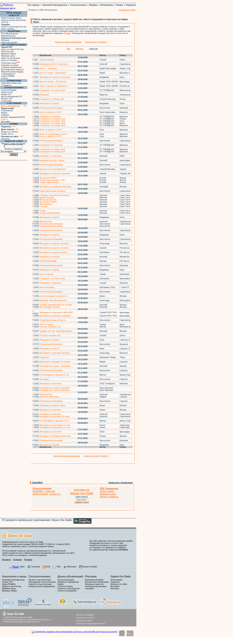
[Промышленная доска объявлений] (25, 605)
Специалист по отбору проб (52, 90)
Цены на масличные (10, 58)
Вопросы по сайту (118, 584)
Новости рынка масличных (13, 20)
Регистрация (116, 580)
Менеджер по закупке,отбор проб (55, 77)
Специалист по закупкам (51, 145)
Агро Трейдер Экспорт (50, 307)
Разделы (5, 115)
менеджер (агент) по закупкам (54, 64)
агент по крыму (47, 274)
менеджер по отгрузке (50, 256)
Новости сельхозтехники (40, 584)
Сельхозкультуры (66, 580)
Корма (60, 584)
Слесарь (44, 206)
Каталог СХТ (7, 99)
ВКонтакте (71, 567)
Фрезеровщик (46, 204)
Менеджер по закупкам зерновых (55, 173)
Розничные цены (10, 63)
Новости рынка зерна (11, 18)
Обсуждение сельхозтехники (42, 582)
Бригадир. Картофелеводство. (53, 300)
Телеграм (35, 567)
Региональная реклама (95, 586)
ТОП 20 (4, 22)
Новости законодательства (13, 27)
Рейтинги (5, 40)
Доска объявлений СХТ (12, 96)
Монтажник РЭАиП (48, 178)
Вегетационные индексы (12, 69)
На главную (34, 5)
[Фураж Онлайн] (63, 605)
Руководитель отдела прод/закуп (55, 388)
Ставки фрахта (8, 74)
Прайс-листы (7, 134)
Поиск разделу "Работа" (96, 42)
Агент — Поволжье (48, 68)
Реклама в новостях (94, 584)
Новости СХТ (7, 92)
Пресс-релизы (7, 29)
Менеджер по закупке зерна (52, 405)
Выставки (5, 121)
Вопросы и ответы (9, 132)
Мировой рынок (8, 36)
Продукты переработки (68, 582)
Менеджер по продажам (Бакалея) (55, 186)
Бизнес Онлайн (90, 567)
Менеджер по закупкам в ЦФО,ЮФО (56, 312)
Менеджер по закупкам (50, 116)
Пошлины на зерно (10, 65)
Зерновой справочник (11, 83)
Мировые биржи (8, 54)
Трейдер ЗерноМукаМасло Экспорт (56, 305)
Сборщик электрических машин (54, 195)
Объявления (106, 5)
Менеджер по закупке (49, 103)
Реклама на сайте (84, 620)
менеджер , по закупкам (51, 156)
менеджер (44, 379)
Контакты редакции (85, 615)
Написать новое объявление (68, 42)
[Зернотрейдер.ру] (85, 605)
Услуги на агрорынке (67, 591)
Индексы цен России (11, 586)
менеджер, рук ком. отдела (52, 160)
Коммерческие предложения (42, 586)
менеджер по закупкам (50, 414)
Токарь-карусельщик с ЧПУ (52, 180)
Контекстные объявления (96, 582)
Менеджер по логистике (50, 383)
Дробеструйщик (47, 197)
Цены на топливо (9, 60)
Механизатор (46, 221)
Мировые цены (8, 56)
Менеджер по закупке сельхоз (53, 252)
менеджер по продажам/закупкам (55, 436)
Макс (22, 567)
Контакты (5, 139)
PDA (59, 567)
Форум (4, 113)
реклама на (81, 489)
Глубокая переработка (11, 67)
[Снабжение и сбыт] (8, 606)
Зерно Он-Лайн (120, 576)
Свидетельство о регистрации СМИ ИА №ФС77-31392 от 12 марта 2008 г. (36, 544)
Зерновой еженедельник (54, 5)
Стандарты (6, 85)
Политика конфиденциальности (90, 623)
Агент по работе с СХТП (51, 112)
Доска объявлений (70, 576)
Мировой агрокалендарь (12, 72)
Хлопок (4, 78)
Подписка (131, 5)
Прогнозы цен (7, 51)
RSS (48, 567)
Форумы (93, 5)
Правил (67, 33)
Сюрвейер (44, 357)
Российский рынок (9, 33)
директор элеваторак (49, 397)
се (69, 49)
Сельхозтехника (78, 5)
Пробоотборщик (47, 60)
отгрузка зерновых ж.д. (50, 327)
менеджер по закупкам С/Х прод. (55, 416)
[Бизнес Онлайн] (43, 605)
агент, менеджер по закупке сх (54, 296)
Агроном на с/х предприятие (53, 169)
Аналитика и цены (14, 576)
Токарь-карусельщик (49, 182)
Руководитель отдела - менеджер (55, 366)
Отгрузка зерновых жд (50, 335)
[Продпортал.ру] (109, 605)
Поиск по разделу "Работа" (96, 456)
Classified (37, 482)
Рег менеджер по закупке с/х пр (54, 375)
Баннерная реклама (94, 580)
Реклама (28, 559)
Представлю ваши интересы (53, 191)
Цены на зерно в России (12, 49)
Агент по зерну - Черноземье (53, 73)
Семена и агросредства (69, 588)
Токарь (43, 211)
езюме (79, 49)
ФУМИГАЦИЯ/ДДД (48, 261)
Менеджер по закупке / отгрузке (54, 248)
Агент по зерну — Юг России (53, 81)
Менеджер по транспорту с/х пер (55, 425)
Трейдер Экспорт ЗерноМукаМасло (56, 331)
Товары (119, 5)
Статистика (6, 101)
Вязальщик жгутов (48, 200)
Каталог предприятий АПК (13, 117)
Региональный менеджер (51, 108)
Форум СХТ (6, 94)
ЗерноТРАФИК (7, 76)
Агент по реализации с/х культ (53, 134)
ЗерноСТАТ (7, 582)
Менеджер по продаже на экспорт (55, 362)
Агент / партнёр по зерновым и (54, 86)
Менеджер (44, 95)
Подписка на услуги (85, 618)
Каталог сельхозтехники (40, 580)
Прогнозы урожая (9, 42)
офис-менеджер (47, 287)
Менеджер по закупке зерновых (54, 243)
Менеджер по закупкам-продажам (55, 316)
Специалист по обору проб (52, 99)
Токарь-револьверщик (50, 213)
